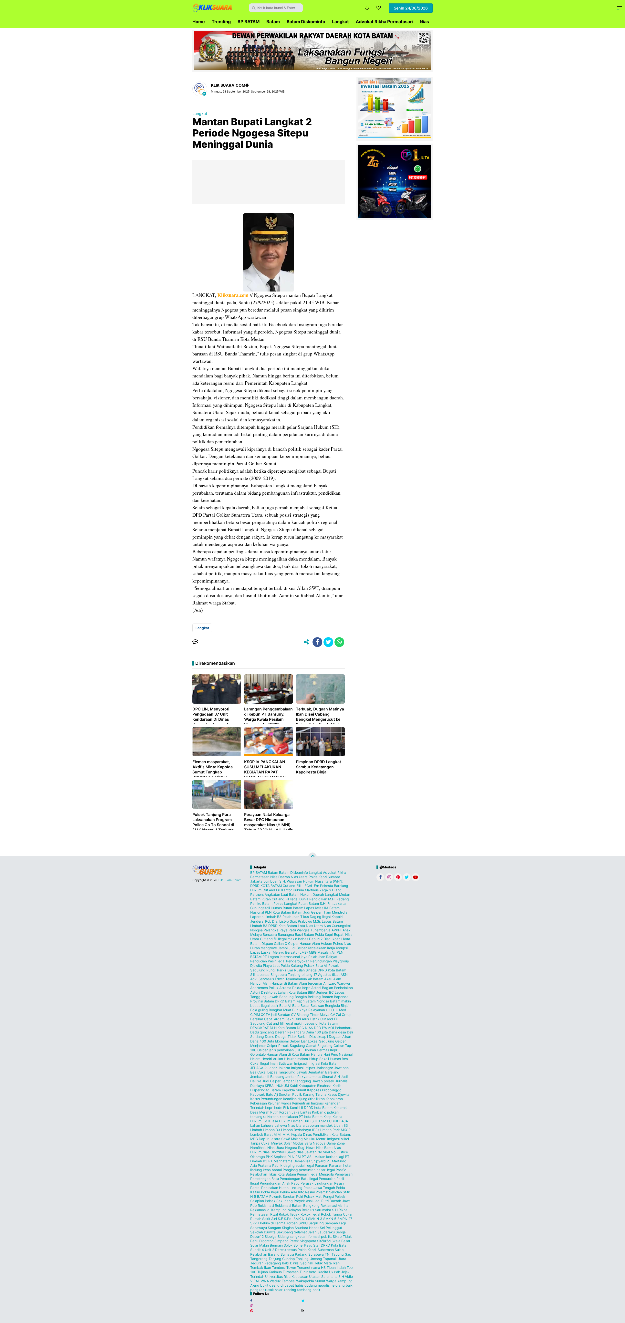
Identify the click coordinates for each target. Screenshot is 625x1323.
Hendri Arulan (272, 1059)
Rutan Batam (308, 903)
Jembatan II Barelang (267, 1076)
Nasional (257, 912)
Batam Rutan (260, 899)
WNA (265, 1281)
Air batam (315, 979)
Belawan (317, 1005)
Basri (299, 934)
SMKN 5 (329, 1219)
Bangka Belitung (308, 997)
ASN (344, 974)
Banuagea (286, 934)
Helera (255, 1059)
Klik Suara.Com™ (229, 880)
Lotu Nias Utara (310, 926)
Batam (273, 21)
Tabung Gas (341, 1254)
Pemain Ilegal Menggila (315, 1174)
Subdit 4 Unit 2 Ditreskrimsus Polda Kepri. (283, 1250)
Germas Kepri (327, 1050)
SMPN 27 (344, 1219)
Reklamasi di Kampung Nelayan (275, 1210)
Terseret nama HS (311, 1267)
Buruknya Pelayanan (308, 1010)
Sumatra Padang (294, 1254)
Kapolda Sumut (294, 1090)
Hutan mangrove (263, 948)
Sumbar (334, 877)
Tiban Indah (336, 1267)
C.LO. (330, 1010)
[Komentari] (195, 642)
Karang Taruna (314, 1094)
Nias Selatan (306, 1152)
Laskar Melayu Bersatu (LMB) (284, 952)
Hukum (255, 890)
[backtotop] (312, 856)
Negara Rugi (295, 1148)
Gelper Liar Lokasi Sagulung (312, 1041)
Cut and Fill (271, 890)
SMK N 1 (300, 1219)
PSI (298, 1157)
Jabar (272, 1068)
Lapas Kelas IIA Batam (322, 908)
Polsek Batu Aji (315, 965)
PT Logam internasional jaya (284, 957)
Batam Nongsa (317, 1001)
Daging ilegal (320, 917)
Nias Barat (324, 1148)
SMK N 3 (315, 1219)
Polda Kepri (318, 877)
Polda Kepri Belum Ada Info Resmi (288, 1192)
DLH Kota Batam (283, 1028)
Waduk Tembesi (282, 1281)
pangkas (257, 1290)
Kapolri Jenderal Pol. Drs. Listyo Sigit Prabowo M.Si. (296, 919)
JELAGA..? (258, 1068)
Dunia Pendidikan (313, 899)
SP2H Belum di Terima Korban (274, 1223)
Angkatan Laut (276, 894)
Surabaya (316, 1254)
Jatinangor (324, 1068)
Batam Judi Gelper (307, 912)
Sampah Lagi (335, 1223)
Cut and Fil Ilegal (285, 899)
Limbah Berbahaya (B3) (300, 1130)
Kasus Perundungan (266, 1099)
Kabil (294, 1085)
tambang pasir (308, 1290)
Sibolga (271, 1236)
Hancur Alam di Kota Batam (288, 1054)
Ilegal (264, 1063)
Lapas (255, 952)
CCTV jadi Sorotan (275, 1014)
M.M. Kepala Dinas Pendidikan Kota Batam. (316, 1134)
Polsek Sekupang (279, 1201)
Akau (328, 979)
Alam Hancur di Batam (280, 983)
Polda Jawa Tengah (319, 1188)
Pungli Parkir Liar (279, 970)
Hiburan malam (296, 1059)
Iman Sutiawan (281, 1063)
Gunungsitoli (260, 908)
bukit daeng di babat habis (281, 1285)
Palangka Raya (276, 930)
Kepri (269, 1107)
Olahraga (257, 1157)
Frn (316, 886)
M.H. (331, 899)
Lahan (255, 1125)
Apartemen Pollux (264, 988)
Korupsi (342, 948)
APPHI (337, 930)
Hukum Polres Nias (336, 943)
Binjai (345, 1005)
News (310, 1148)
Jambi (283, 948)
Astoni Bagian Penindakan (332, 988)
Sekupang (285, 1232)
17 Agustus (322, 974)
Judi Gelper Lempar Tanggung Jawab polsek (298, 1081)
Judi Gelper (298, 948)
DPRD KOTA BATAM (266, 886)
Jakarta (256, 881)
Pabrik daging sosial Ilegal (293, 1165)
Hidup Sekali (319, 1059)
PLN (291, 1157)
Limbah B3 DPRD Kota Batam (273, 926)
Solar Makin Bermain (266, 1245)
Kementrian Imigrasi (307, 1103)
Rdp (253, 1205)
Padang (342, 899)
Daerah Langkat (325, 894)
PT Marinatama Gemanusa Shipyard (297, 1161)
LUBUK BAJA (337, 1121)
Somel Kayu (302, 1245)
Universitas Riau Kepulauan (286, 1276)
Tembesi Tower (284, 1267)
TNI (328, 1254)
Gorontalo (258, 1054)
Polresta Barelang (334, 886)
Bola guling (259, 1010)
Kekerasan (258, 1103)
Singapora (308, 1241)
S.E (280, 1219)
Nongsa (256, 930)
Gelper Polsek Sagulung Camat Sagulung (300, 1045)
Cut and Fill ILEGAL (298, 886)
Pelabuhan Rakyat (322, 957)
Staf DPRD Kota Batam (331, 1245)
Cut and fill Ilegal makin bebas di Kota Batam (302, 1023)
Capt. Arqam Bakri (278, 1019)
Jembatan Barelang (323, 1072)
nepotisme (326, 1285)
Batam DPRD (274, 1001)
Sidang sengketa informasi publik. (305, 1236)
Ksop (327, 1117)
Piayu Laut (271, 965)
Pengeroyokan (297, 961)
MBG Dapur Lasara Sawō (270, 1139)
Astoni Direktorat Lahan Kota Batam (278, 992)
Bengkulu (332, 1005)
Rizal (274, 1214)
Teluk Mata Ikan (327, 1263)
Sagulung (316, 1223)
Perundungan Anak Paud (280, 1183)
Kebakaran (334, 1099)
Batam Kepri (294, 1001)
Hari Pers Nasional (338, 1054)
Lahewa (267, 1125)
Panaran (321, 1165)
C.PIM (255, 1014)
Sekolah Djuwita (263, 1232)
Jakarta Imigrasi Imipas (296, 1068)
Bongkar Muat (280, 1010)
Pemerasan (344, 1174)
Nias (424, 21)
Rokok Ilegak (289, 1214)
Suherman (326, 1250)
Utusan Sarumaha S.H (326, 1276)
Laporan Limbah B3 (265, 917)
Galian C (280, 943)
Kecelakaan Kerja (321, 948)
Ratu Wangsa (299, 930)
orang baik (344, 1285)
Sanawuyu (258, 1228)
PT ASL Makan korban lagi (323, 1157)
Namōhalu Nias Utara (267, 1148)
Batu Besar (301, 1005)
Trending (221, 21)
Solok (288, 1245)
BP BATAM (249, 21)
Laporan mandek (319, 1125)
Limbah (256, 1130)
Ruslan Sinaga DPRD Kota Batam (320, 970)
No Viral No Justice (332, 1152)
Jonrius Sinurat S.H (325, 1076)
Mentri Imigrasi (328, 1139)
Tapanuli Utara (334, 1259)
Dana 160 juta (317, 1032)
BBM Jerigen (318, 992)
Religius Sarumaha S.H (320, 1210)
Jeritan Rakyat (297, 1076)
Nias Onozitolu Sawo (278, 1152)
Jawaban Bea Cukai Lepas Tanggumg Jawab (299, 1070)
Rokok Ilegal (310, 1214)
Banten (327, 997)
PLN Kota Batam (278, 912)
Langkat (340, 21)
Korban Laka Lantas (295, 1112)
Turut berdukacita (314, 1272)
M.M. (277, 1134)
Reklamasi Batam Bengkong (297, 1205)
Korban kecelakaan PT (285, 1117)
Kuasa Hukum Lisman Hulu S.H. (293, 1121)
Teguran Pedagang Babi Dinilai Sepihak (281, 1263)
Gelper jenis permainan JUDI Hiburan (286, 1050)
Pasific (341, 1170)
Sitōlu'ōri (324, 1241)
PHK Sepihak (276, 1157)
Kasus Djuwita (338, 1094)
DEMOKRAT (259, 1028)
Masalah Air (326, 952)
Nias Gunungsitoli (337, 926)
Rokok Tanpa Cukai (336, 1214)
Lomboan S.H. (274, 881)
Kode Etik (281, 1107)
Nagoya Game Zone (329, 1143)
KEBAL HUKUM (277, 1085)
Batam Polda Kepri (318, 934)
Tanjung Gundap (282, 1259)
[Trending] (378, 8)
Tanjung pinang (300, 974)
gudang (310, 1285)
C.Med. (341, 1010)
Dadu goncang (262, 1032)
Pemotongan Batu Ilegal (299, 1179)
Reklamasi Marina (334, 1205)
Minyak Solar (281, 1143)
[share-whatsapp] (339, 642)
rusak (269, 1290)
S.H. (323, 903)
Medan (344, 894)
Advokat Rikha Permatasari (384, 21)
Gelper (293, 943)
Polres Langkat (285, 903)
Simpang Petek (286, 1241)
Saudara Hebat (307, 1228)
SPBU (303, 1223)
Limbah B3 (271, 1130)
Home (198, 21)
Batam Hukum (300, 894)
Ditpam (267, 943)
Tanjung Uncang (309, 1259)
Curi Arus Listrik (306, 1019)
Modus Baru (302, 1143)
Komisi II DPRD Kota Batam (311, 1107)
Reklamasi (266, 1205)
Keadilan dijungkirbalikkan (304, 1099)
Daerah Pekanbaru (290, 1032)
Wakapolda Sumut (310, 1281)
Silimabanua (260, 974)
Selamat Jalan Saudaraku (314, 1232)
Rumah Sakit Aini (263, 1219)
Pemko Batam (261, 903)
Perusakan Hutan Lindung (281, 1188)
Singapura (279, 974)
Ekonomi (282, 1041)
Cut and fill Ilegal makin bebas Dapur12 (291, 939)
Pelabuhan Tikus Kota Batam (273, 1174)
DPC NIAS (305, 1028)
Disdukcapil (318, 1036)
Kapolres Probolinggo (324, 1090)
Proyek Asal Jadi (307, 1201)
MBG (312, 952)
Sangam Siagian (281, 1228)
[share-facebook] (317, 642)
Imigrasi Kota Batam (323, 1063)
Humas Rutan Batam (287, 908)
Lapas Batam (332, 921)
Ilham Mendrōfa (335, 912)
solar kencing (285, 1290)
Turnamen (291, 1272)
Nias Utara (299, 877)
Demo (269, 1036)
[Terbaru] (367, 8)
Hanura (317, 1054)
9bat (336, 974)
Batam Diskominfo (306, 21)
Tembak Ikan (260, 1267)
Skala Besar (341, 1241)
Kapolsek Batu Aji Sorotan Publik (276, 1094)
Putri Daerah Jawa (336, 1201)
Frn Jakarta (336, 903)
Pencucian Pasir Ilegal (267, 961)
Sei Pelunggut (331, 1228)
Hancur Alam (310, 943)
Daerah (284, 877)
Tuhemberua (321, 930)
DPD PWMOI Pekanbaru (333, 1028)
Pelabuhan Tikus (295, 917)
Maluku (309, 1139)
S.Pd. (288, 1219)
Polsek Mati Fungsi (319, 1196)
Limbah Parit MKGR (335, 1130)
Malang (297, 1139)
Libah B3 (341, 1125)
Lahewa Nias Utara (289, 1125)
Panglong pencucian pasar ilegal (309, 1170)
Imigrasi (300, 1063)
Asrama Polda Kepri (294, 988)
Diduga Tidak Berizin (291, 1036)
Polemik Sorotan (282, 1196)
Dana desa (337, 1032)
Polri (299, 1196)
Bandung (286, 997)
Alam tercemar (310, 983)
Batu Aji (285, 1005)
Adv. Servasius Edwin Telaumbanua (278, 979)
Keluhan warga (279, 1103)
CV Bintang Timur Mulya (310, 1014)
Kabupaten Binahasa (315, 1085)
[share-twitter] (328, 642)
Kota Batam (313, 1117)
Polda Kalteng (292, 965)
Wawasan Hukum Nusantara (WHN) (315, 881)
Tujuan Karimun (269, 1272)
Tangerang (259, 1259)
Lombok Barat (261, 1134)
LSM (322, 1121)
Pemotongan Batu (264, 1179)
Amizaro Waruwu (336, 983)
